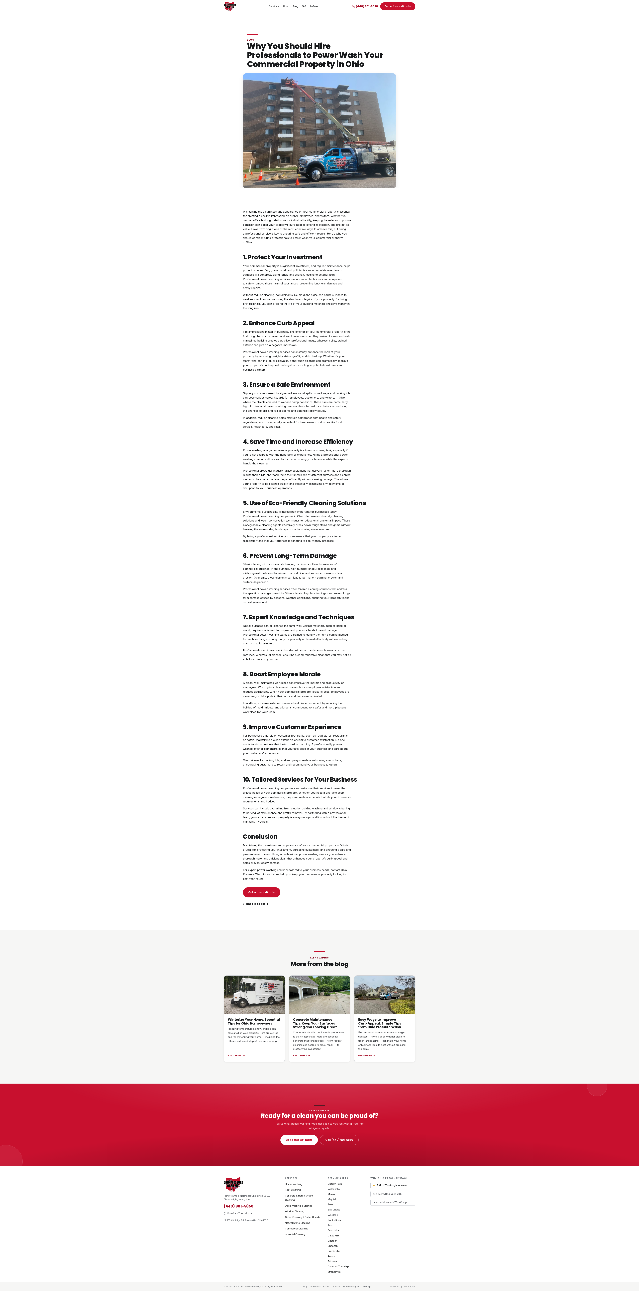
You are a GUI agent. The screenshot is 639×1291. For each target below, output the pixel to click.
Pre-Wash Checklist (320, 1286)
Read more (235, 1055)
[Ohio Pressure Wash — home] (230, 6)
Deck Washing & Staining (298, 1205)
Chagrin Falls (335, 1183)
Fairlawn (332, 1261)
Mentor (332, 1194)
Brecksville (334, 1251)
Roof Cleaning (293, 1189)
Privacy (336, 1286)
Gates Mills (333, 1235)
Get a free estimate (398, 6)
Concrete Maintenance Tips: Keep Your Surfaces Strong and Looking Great (315, 1023)
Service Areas (338, 1178)
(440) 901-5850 (367, 6)
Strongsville (334, 1271)
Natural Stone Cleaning (297, 1222)
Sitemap (366, 1286)
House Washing (293, 1184)
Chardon (332, 1240)
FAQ (304, 6)
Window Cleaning (294, 1211)
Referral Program (351, 1286)
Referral (314, 6)
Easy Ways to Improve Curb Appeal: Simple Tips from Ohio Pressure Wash (379, 1023)
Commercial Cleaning (296, 1228)
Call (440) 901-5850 (302, 892)
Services (274, 6)
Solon (331, 1204)
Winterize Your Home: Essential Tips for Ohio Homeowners (254, 1021)
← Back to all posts (255, 903)
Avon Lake (333, 1230)
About (286, 6)
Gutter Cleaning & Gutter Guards (302, 1217)
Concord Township (338, 1266)
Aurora (331, 1256)
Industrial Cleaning (295, 1234)
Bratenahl (333, 1245)
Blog (295, 6)
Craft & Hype (409, 1286)
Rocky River (334, 1220)
